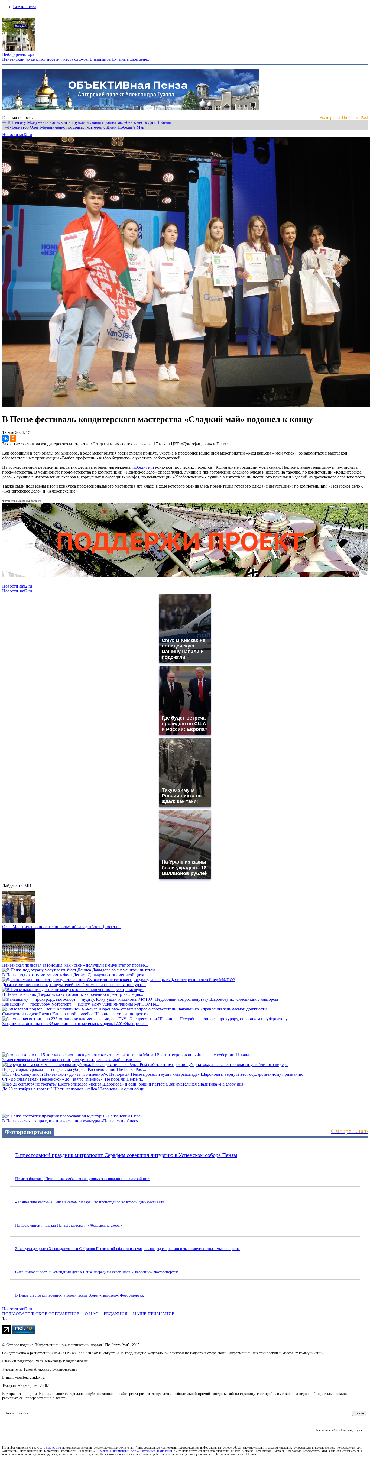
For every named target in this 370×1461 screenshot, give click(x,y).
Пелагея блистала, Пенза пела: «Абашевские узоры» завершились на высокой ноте (82, 1179)
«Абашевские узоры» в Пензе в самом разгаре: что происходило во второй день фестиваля (89, 1202)
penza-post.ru (52, 1447)
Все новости (24, 6)
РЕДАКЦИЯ (116, 1313)
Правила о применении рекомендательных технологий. (135, 1450)
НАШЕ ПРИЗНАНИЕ (153, 1313)
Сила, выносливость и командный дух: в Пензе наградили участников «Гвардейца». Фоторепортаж (96, 1272)
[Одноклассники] (13, 438)
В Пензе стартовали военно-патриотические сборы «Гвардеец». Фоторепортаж (79, 1295)
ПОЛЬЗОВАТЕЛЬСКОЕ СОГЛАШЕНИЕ (40, 1313)
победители (143, 467)
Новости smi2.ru (17, 134)
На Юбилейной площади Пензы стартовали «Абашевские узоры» (68, 1225)
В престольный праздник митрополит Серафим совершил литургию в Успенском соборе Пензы (126, 1155)
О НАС (91, 1313)
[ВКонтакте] (5, 438)
